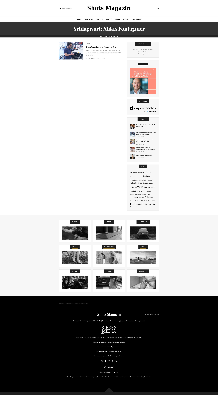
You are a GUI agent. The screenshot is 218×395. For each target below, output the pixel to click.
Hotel (145, 180)
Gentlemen (89, 19)
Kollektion (134, 183)
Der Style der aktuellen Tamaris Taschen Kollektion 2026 (144, 140)
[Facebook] (105, 361)
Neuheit (133, 191)
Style (143, 201)
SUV (147, 200)
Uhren (136, 204)
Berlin (150, 172)
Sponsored (141, 321)
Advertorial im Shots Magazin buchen (109, 347)
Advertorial (133, 172)
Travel (125, 19)
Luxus (133, 187)
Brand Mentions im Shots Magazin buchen (109, 351)
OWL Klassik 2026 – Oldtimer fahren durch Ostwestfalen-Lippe (146, 133)
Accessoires (136, 19)
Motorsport (151, 187)
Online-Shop (133, 194)
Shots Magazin (109, 314)
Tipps (152, 201)
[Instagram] (112, 361)
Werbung (152, 204)
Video (145, 204)
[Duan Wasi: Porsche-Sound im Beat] (71, 50)
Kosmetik (141, 183)
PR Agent (130, 337)
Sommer (132, 201)
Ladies (79, 19)
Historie (141, 180)
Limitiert (146, 183)
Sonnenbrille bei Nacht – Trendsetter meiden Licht (146, 125)
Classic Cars (133, 177)
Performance (142, 194)
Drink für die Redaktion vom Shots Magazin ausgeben (109, 342)
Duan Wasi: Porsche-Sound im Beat (101, 47)
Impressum (116, 372)
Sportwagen (138, 200)
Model (145, 187)
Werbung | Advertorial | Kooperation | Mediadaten (73, 303)
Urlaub (141, 204)
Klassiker (150, 180)
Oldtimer (149, 191)
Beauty (108, 19)
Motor (117, 19)
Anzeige (140, 172)
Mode (140, 186)
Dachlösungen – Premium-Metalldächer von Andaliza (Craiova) (145, 148)
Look (151, 183)
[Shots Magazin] (109, 8)
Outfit (137, 194)
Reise (147, 197)
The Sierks (139, 337)
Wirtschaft (136, 207)
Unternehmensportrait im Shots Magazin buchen (109, 356)
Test (149, 200)
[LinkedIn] (116, 361)
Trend (132, 204)
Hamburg (132, 180)
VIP (148, 204)
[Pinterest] (109, 361)
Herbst (136, 180)
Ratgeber (141, 197)
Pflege (148, 194)
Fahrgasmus (139, 177)
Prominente (134, 197)
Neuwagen (141, 191)
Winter (132, 207)
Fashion (100, 19)
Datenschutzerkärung (105, 372)
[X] (102, 361)
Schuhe (151, 197)
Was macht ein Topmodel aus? (144, 155)
